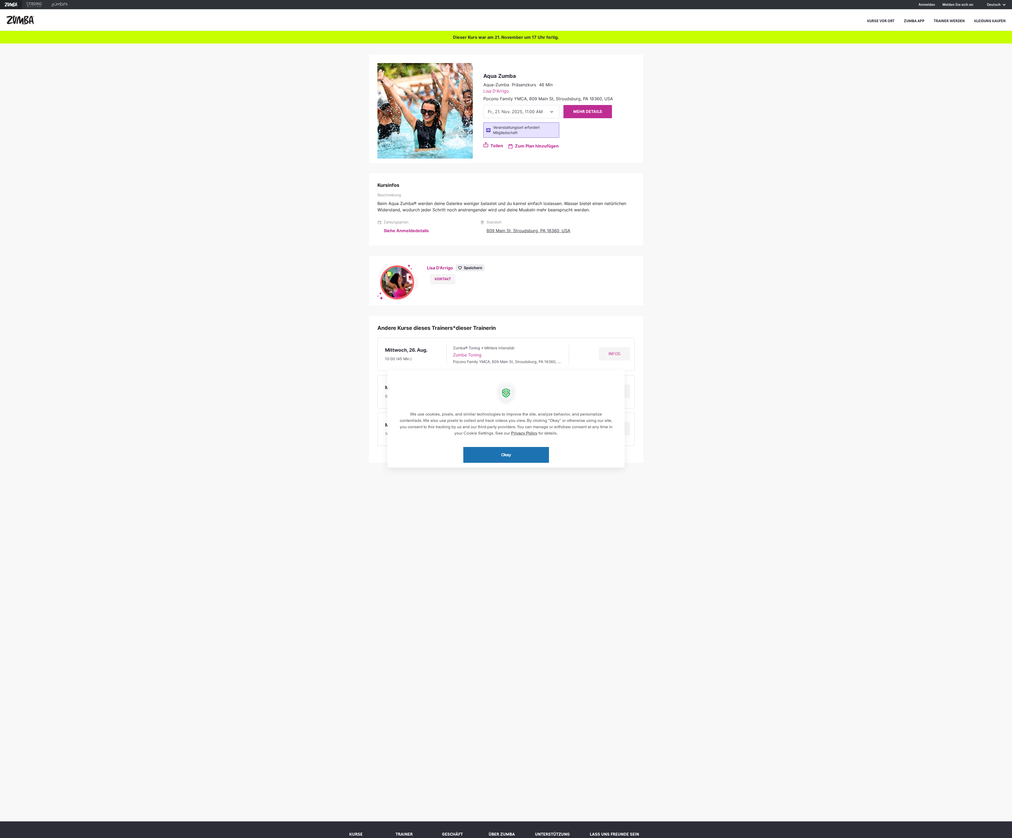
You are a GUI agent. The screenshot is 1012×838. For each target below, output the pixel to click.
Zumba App (914, 21)
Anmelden (926, 5)
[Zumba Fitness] (20, 20)
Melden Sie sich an (957, 5)
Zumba (11, 4)
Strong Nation (34, 4)
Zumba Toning (467, 355)
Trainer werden (949, 21)
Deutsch (994, 5)
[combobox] (521, 111)
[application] (506, 419)
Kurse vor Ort (880, 21)
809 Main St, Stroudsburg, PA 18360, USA (528, 230)
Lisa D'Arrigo (496, 91)
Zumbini (59, 4)
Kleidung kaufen (990, 21)
